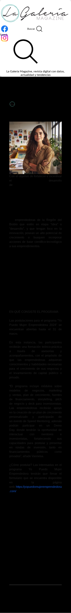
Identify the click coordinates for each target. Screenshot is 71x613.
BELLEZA (36, 84)
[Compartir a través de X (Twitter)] (20, 520)
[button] (62, 84)
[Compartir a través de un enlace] (38, 520)
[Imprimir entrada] (46, 520)
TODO (6, 84)
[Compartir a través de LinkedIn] (29, 520)
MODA (50, 84)
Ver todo (62, 547)
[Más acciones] (59, 104)
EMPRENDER (18, 508)
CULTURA (20, 84)
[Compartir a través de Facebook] (11, 520)
